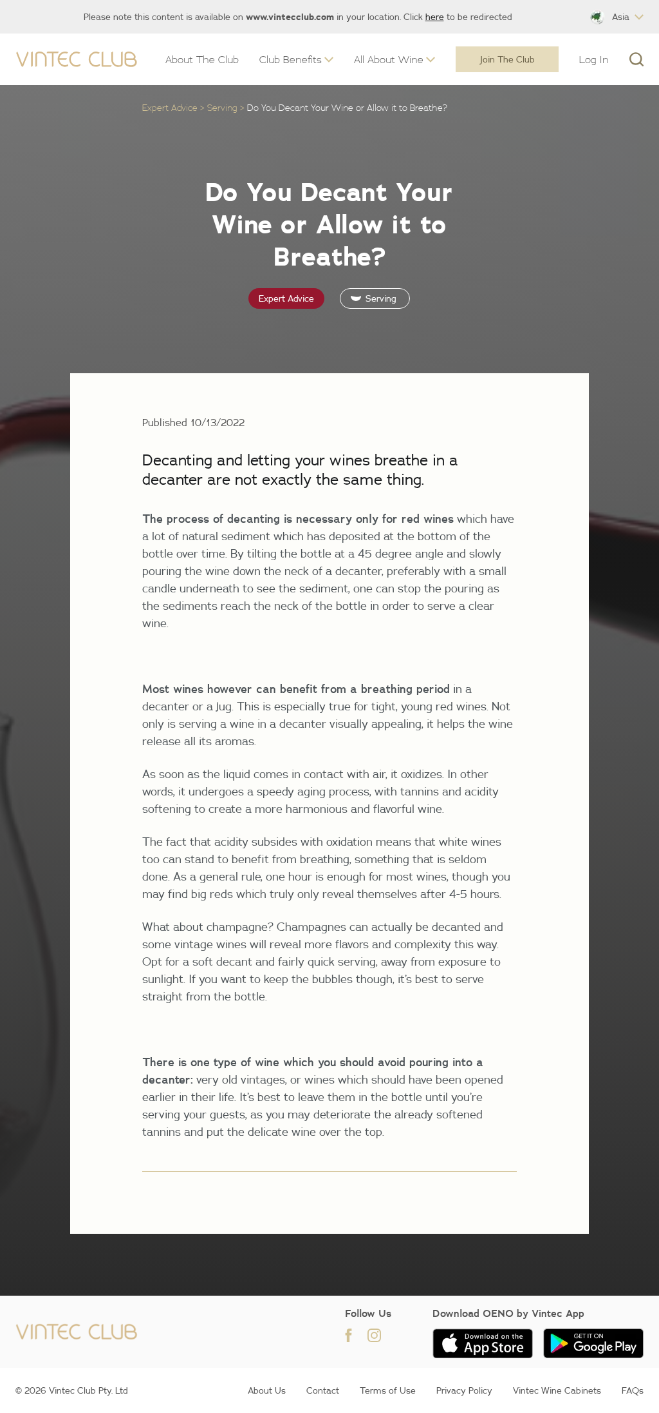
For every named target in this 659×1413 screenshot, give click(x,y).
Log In (594, 59)
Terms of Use (388, 1390)
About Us (267, 1390)
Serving (222, 107)
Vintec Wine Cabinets (557, 1390)
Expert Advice (170, 107)
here (434, 17)
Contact (322, 1390)
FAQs (633, 1390)
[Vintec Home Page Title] (76, 59)
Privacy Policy (464, 1390)
